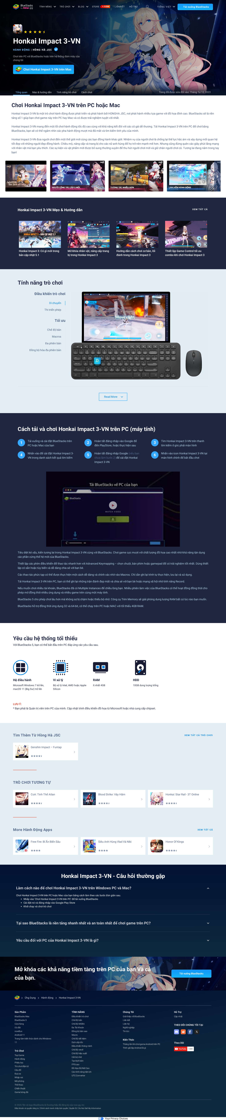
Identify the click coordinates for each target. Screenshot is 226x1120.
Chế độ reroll (77, 1049)
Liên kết (120, 6)
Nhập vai (19, 1077)
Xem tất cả (200, 209)
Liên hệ (126, 1024)
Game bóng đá (21, 1092)
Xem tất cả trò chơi (198, 735)
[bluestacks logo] (23, 7)
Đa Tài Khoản (78, 1027)
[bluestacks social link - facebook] (190, 1031)
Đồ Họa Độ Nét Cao (80, 1068)
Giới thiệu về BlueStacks (134, 1016)
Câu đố (18, 1070)
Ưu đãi (18, 1027)
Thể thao (19, 1085)
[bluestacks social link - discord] (176, 1031)
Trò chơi (65, 6)
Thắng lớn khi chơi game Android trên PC (141, 1044)
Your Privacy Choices (116, 1118)
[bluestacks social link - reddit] (183, 1031)
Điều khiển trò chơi (80, 1016)
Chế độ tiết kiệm (79, 1038)
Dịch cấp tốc (77, 1042)
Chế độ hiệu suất (79, 1053)
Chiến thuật (20, 1088)
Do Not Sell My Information (90, 1108)
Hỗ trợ (133, 6)
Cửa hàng (19, 1024)
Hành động (21, 49)
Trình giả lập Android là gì (134, 1048)
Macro (75, 1035)
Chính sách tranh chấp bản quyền (54, 1108)
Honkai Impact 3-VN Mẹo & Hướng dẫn (50, 210)
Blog (81, 6)
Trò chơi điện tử (22, 1066)
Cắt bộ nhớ (77, 1057)
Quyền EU (73, 1108)
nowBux (18, 1031)
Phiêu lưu (19, 1062)
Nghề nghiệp (129, 1027)
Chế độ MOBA (78, 1024)
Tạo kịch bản (77, 1061)
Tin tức (126, 1031)
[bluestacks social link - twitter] (196, 1031)
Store (100, 6)
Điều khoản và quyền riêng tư (27, 1108)
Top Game (19, 1055)
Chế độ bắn (77, 1020)
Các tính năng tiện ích (81, 1072)
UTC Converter (78, 1075)
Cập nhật (178, 1016)
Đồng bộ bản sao (79, 1031)
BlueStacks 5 (21, 1020)
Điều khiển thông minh (82, 1046)
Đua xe (18, 1073)
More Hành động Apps (32, 830)
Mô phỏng (19, 1081)
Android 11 (20, 1035)
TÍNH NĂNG (45, 6)
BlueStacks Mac (22, 1016)
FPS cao (75, 1064)
